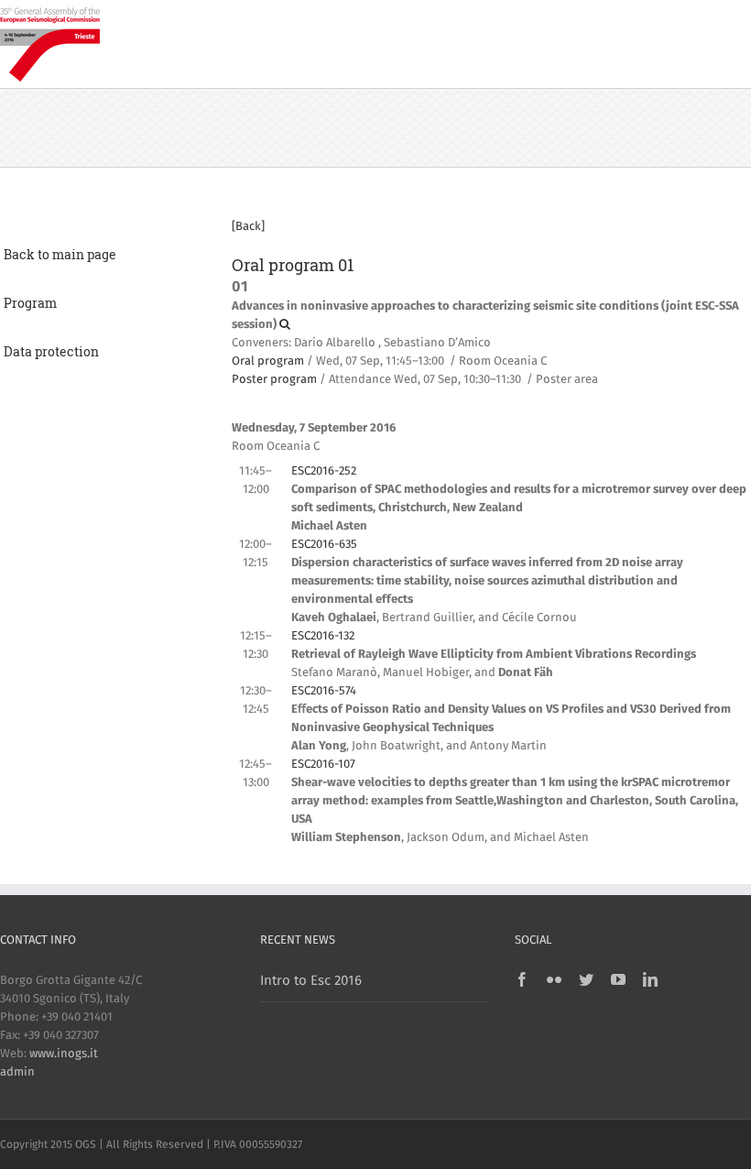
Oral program (268, 361)
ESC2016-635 (324, 545)
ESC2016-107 (323, 764)
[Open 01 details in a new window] (284, 325)
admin (17, 1072)
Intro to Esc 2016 (311, 981)
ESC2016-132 (322, 636)
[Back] (248, 227)
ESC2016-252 (323, 471)
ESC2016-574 (323, 691)
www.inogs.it (63, 1054)
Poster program (274, 380)
